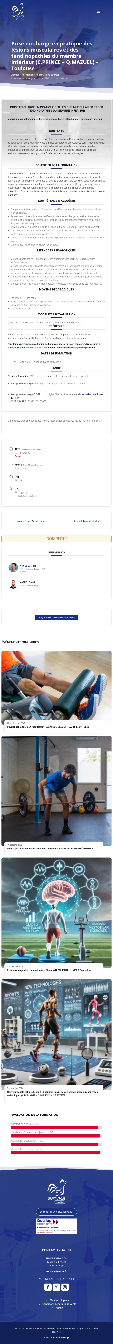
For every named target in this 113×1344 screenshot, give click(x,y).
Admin (59, 1307)
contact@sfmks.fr (56, 1271)
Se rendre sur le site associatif (56, 1211)
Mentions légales (59, 1300)
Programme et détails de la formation (57, 617)
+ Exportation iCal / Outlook (87, 521)
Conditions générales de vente (59, 1304)
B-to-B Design (62, 1337)
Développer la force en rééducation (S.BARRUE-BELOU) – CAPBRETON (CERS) (48, 727)
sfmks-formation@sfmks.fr (22, 347)
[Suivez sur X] (56, 1287)
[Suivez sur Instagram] (65, 1287)
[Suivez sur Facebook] (48, 1287)
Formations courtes (48, 74)
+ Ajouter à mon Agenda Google (31, 521)
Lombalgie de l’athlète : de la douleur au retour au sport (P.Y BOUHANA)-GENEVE (50, 848)
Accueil (15, 74)
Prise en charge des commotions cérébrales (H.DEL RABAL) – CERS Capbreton (49, 970)
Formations (28, 74)
